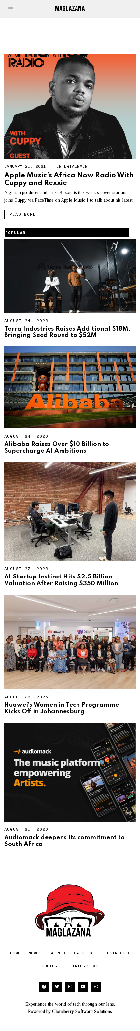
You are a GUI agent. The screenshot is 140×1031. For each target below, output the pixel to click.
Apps (56, 953)
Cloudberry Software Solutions (82, 1011)
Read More (22, 214)
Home (15, 953)
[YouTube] (83, 987)
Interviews (85, 966)
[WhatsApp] (96, 987)
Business (115, 953)
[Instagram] (70, 987)
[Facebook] (44, 987)
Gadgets (83, 953)
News (33, 953)
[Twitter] (57, 987)
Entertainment (73, 166)
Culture (51, 966)
